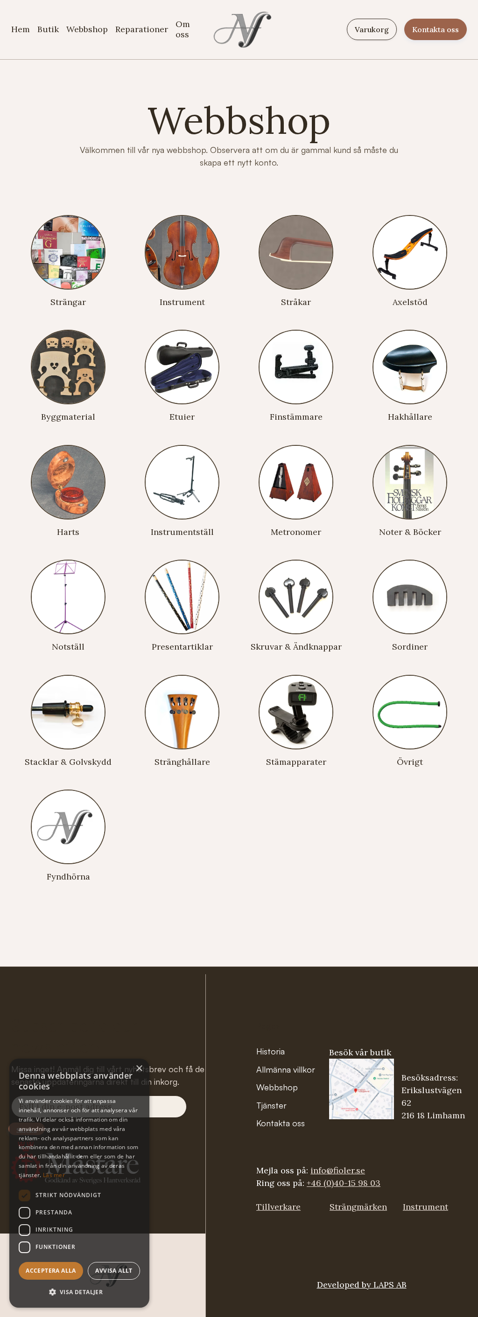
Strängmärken (358, 1206)
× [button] (138, 1068)
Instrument (425, 1206)
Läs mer (54, 1175)
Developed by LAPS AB (362, 1284)
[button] (79, 1292)
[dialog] (79, 1183)
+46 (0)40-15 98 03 (343, 1183)
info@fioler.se (337, 1170)
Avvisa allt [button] (113, 1271)
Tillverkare (278, 1206)
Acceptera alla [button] (51, 1271)
